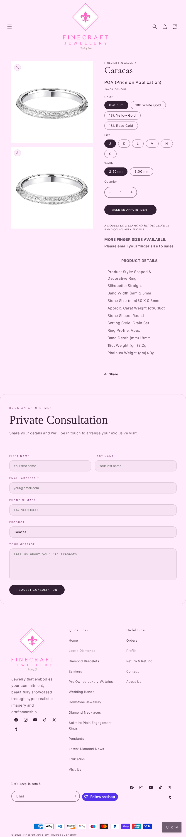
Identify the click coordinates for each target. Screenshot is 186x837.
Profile (131, 651)
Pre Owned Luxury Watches (91, 681)
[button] (10, 27)
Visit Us (75, 769)
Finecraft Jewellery (36, 834)
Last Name (104, 456)
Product (17, 522)
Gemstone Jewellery (85, 702)
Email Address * (24, 478)
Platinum (116, 105)
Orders (131, 640)
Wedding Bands (81, 692)
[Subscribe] (74, 796)
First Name (19, 456)
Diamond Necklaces (85, 712)
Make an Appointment (130, 209)
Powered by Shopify (63, 834)
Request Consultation (37, 589)
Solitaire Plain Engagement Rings (90, 725)
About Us (133, 681)
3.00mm (141, 171)
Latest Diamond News (86, 749)
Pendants (76, 738)
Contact (132, 671)
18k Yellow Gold (122, 115)
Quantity (110, 181)
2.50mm (116, 171)
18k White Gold (148, 105)
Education (77, 759)
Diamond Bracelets (84, 661)
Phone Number (22, 500)
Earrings (75, 671)
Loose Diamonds (82, 651)
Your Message (22, 544)
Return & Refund (139, 661)
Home (73, 640)
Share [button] (113, 374)
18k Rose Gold (121, 125)
